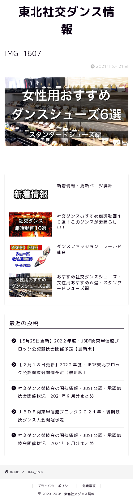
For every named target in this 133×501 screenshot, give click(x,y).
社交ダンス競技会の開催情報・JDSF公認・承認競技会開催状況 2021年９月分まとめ (69, 392)
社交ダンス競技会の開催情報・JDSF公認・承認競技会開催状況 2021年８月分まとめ (69, 439)
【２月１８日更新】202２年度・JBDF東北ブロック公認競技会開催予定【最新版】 (69, 369)
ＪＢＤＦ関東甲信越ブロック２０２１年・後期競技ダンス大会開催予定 (69, 416)
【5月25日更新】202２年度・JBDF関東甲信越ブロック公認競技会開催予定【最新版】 (68, 345)
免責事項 (89, 486)
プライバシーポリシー (54, 486)
